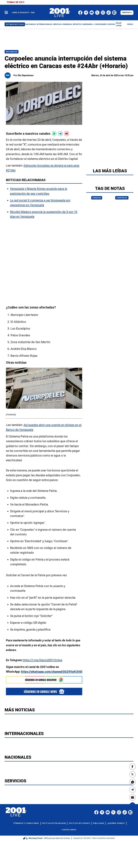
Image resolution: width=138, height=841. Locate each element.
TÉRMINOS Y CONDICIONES (26, 823)
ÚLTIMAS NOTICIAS (15, 24)
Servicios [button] (57, 24)
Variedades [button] (87, 24)
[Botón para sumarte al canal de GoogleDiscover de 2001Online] (44, 679)
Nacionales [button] (30, 24)
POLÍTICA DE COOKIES (79, 823)
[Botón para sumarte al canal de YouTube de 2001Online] (66, 133)
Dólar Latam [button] (118, 24)
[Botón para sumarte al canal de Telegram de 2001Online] (60, 133)
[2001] (59, 12)
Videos (130, 24)
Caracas (96, 198)
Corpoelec (121, 198)
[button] (132, 766)
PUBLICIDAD (98, 823)
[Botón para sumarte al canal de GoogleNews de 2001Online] (44, 691)
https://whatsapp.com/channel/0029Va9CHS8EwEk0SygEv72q (63, 671)
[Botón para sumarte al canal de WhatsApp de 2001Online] (54, 133)
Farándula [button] (67, 24)
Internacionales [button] (44, 24)
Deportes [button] (77, 24)
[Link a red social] (96, 812)
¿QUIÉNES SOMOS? (116, 823)
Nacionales (11, 52)
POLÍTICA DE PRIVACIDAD (54, 823)
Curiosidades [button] (101, 24)
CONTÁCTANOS (69, 830)
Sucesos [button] (111, 24)
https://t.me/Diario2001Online (42, 660)
